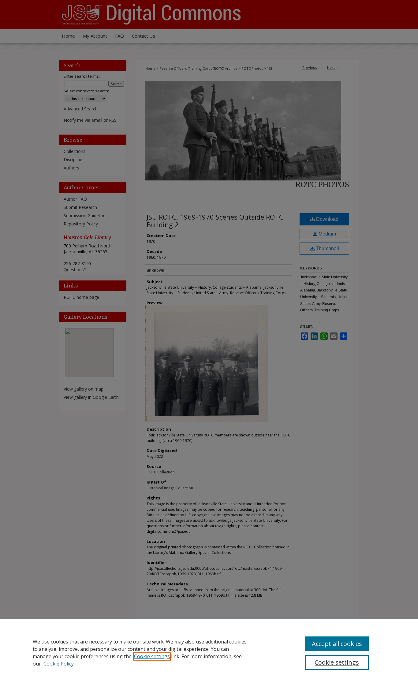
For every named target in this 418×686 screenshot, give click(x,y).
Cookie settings (152, 656)
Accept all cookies (337, 644)
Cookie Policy (58, 663)
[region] (209, 652)
